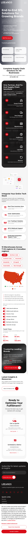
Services (4, 499)
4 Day (22, 286)
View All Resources (9, 388)
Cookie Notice (11, 520)
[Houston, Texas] (14, 282)
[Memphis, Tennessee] (16, 279)
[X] (14, 492)
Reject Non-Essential (14, 527)
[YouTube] (21, 492)
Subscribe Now (7, 477)
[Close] (25, 506)
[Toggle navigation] (25, 2)
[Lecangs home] (6, 3)
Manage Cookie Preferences (9, 523)
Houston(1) (18, 258)
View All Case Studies (11, 367)
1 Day (7, 286)
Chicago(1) (16, 262)
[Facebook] (3, 492)
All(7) (4, 255)
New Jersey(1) (17, 265)
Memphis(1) (6, 262)
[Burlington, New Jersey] (22, 275)
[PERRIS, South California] (5, 279)
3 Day (17, 286)
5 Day (15, 288)
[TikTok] (18, 492)
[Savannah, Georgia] (20, 280)
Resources (4, 503)
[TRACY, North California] (4, 276)
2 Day (12, 286)
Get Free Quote (7, 38)
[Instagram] (10, 492)
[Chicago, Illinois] (17, 275)
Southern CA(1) (7, 258)
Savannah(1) (6, 265)
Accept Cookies (14, 531)
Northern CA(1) (14, 255)
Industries (4, 501)
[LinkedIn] (6, 492)
